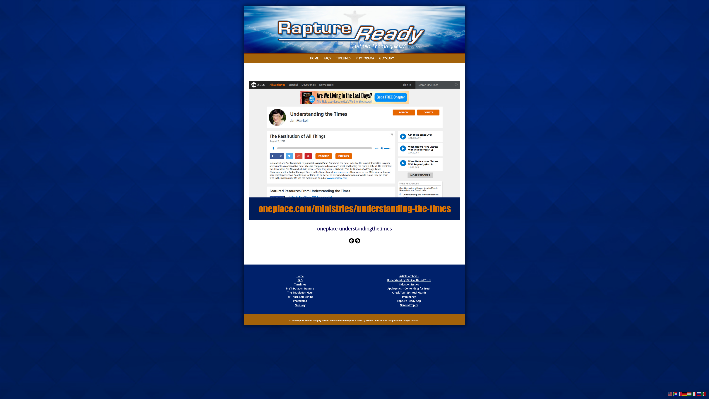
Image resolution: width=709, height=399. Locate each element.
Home (314, 58)
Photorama (365, 58)
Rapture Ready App (409, 301)
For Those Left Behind (300, 297)
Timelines (343, 58)
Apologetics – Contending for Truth (409, 288)
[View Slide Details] (354, 30)
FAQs (327, 58)
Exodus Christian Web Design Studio (384, 320)
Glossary (386, 58)
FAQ (300, 280)
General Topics (409, 305)
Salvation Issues (409, 284)
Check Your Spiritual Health (409, 292)
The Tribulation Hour (300, 292)
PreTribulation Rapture (300, 288)
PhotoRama (300, 301)
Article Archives (409, 276)
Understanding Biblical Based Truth (409, 280)
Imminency (409, 297)
